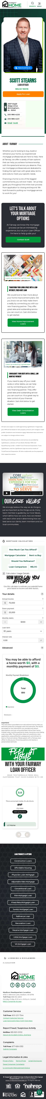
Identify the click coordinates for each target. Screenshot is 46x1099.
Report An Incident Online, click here (17, 1035)
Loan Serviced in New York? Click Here (17, 1021)
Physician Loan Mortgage (23, 875)
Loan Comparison (18, 567)
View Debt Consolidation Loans (23, 411)
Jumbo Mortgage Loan (23, 909)
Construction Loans (23, 861)
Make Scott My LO (24, 68)
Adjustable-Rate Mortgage (23, 882)
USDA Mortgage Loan (23, 937)
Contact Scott (23, 240)
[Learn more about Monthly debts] (43, 618)
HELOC (33, 567)
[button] (39, 4)
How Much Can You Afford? (23, 550)
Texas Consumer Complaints (13, 1064)
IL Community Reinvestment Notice (16, 1068)
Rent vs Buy (35, 555)
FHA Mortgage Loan (23, 895)
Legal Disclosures (35, 1061)
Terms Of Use (21, 1061)
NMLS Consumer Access (12, 1001)
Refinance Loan (23, 916)
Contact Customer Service (13, 1018)
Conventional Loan (23, 889)
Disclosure (7, 715)
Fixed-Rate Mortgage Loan (23, 902)
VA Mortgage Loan (23, 944)
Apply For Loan (23, 94)
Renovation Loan (23, 923)
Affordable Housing (23, 868)
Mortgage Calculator (15, 555)
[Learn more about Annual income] (43, 599)
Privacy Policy (8, 1061)
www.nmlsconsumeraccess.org (16, 1080)
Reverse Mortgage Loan (23, 930)
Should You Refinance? (23, 561)
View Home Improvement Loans (23, 322)
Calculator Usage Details (17, 573)
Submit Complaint (10, 1049)
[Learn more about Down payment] (43, 608)
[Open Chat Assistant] (39, 1092)
